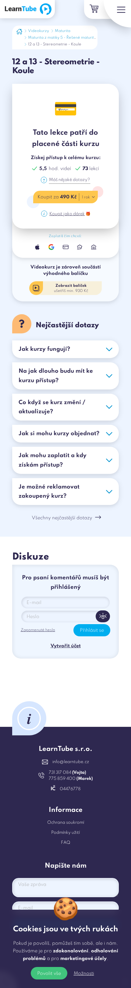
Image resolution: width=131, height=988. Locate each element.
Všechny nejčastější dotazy (62, 518)
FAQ (65, 843)
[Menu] (117, 13)
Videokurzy (38, 31)
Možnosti (84, 973)
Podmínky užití (65, 832)
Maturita (62, 31)
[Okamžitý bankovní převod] (79, 247)
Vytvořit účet (66, 646)
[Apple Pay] (37, 247)
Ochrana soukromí (65, 822)
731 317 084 (67, 772)
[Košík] (93, 9)
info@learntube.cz (70, 762)
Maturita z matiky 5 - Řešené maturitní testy (67, 38)
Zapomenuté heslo (38, 630)
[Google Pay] (51, 247)
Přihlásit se (92, 630)
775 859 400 (71, 779)
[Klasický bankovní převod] (93, 247)
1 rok (86, 197)
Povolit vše (49, 973)
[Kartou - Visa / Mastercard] (65, 247)
